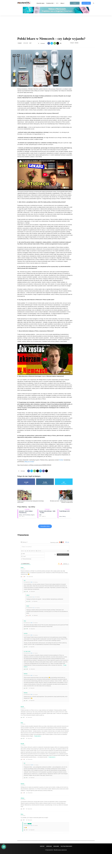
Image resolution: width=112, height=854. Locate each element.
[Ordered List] (29, 551)
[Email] (57, 43)
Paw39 (32, 764)
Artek (31, 582)
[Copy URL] (46, 471)
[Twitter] (51, 43)
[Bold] (22, 551)
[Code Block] (35, 551)
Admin (25, 823)
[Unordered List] (31, 551)
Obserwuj (45, 478)
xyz (33, 607)
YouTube (61, 460)
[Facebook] (48, 43)
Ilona (31, 825)
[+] (40, 550)
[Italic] (24, 551)
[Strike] (27, 551)
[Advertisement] (56, 25)
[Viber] (43, 471)
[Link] (36, 551)
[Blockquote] (33, 551)
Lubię (26, 478)
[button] (93, 3)
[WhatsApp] (54, 43)
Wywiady (76, 42)
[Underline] (26, 551)
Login (68, 542)
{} (38, 550)
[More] (60, 43)
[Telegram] (40, 471)
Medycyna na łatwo (29, 461)
